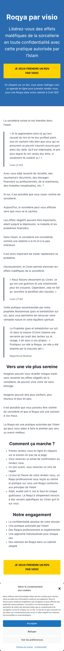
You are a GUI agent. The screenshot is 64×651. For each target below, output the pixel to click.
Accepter (32, 623)
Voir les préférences (32, 639)
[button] (59, 588)
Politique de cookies (24, 647)
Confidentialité (40, 647)
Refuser (32, 631)
